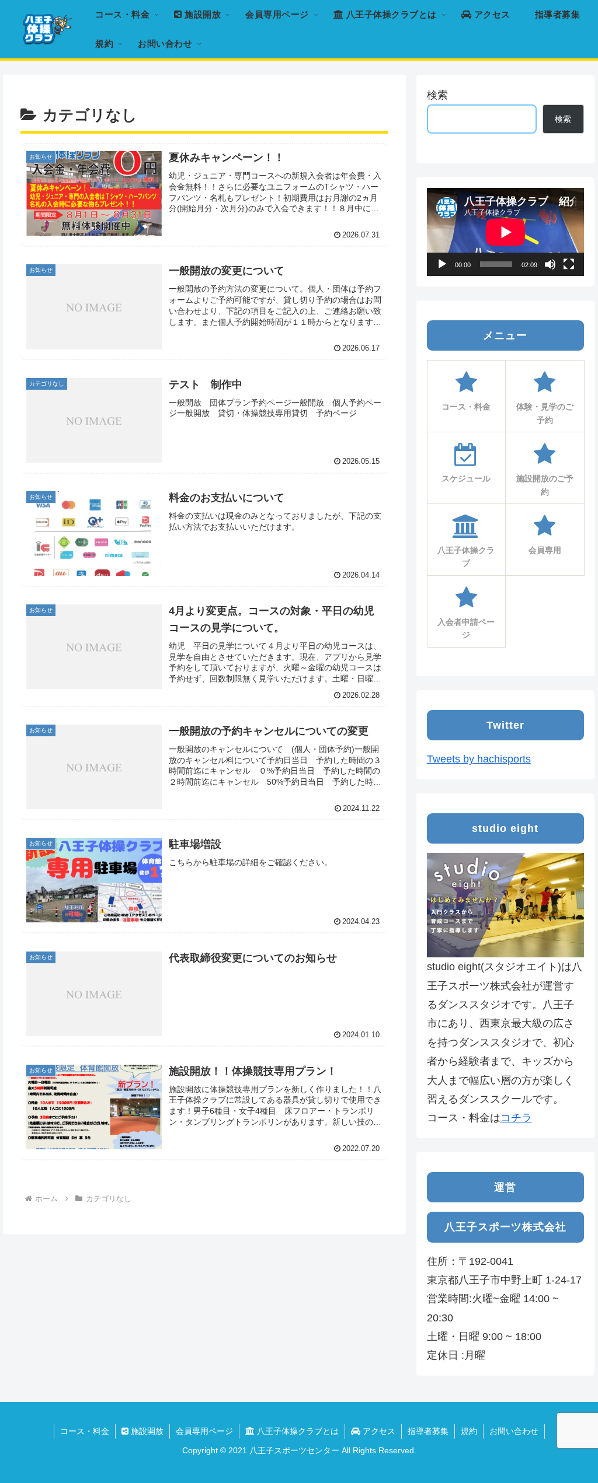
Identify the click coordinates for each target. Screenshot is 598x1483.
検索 (437, 95)
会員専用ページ (204, 1431)
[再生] (442, 264)
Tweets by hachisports (479, 759)
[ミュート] (550, 264)
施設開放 (146, 1431)
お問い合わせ (513, 1431)
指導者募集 (428, 1431)
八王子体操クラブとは (297, 1431)
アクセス (377, 1431)
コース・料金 (84, 1431)
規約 (469, 1431)
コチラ (516, 1118)
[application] (505, 232)
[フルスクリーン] (569, 264)
